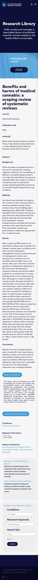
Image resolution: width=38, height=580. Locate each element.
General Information (11, 425)
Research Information (11, 433)
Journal (5, 114)
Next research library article (17, 486)
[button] (35, 4)
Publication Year (9, 125)
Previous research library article (17, 468)
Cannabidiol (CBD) (10, 449)
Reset (9, 539)
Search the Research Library (18, 505)
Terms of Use (9, 572)
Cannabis (6, 452)
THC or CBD (7, 435)
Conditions (7, 423)
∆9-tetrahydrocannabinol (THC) (16, 447)
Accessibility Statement (20, 572)
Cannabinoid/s (26, 449)
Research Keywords (10, 444)
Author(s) (6, 136)
